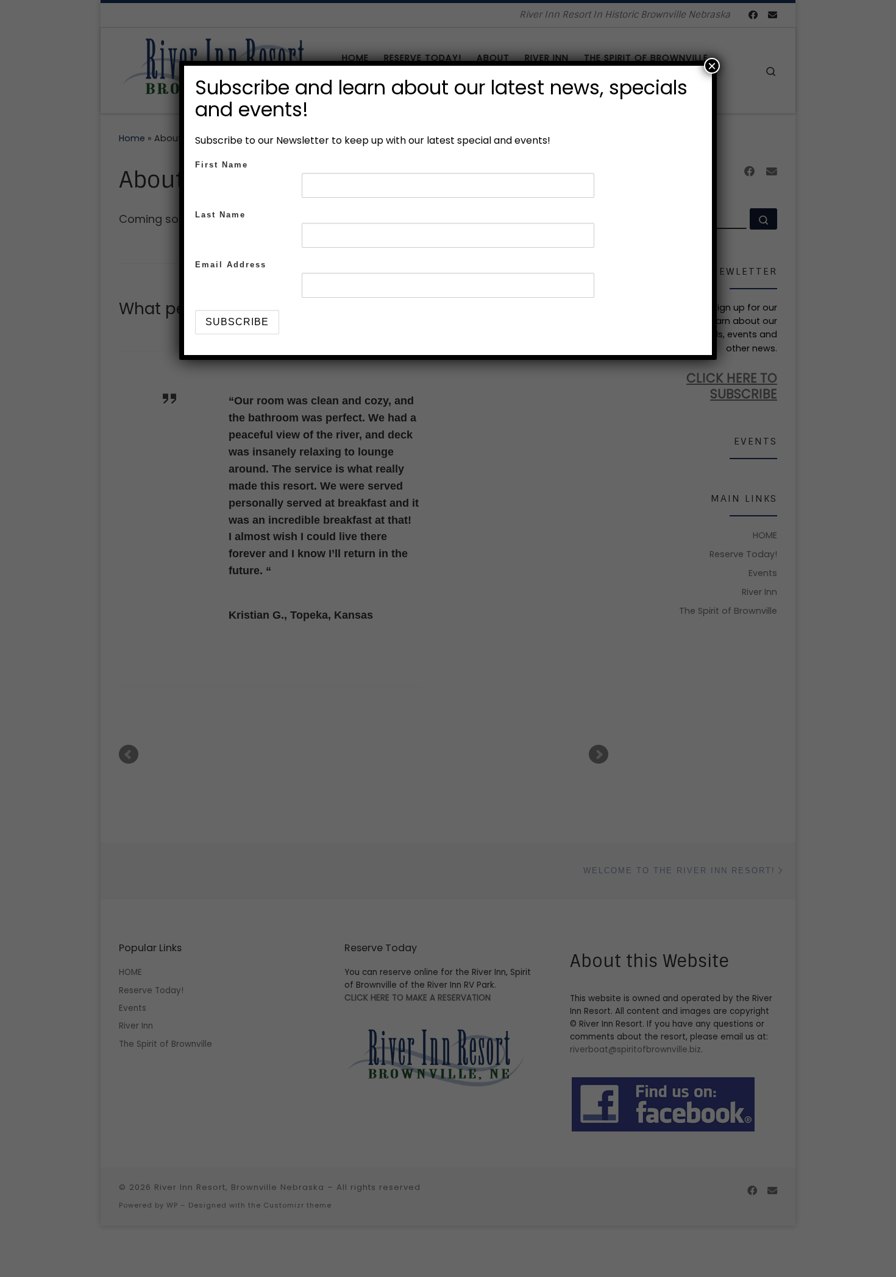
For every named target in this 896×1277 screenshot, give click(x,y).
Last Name (220, 214)
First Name (221, 164)
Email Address (230, 264)
